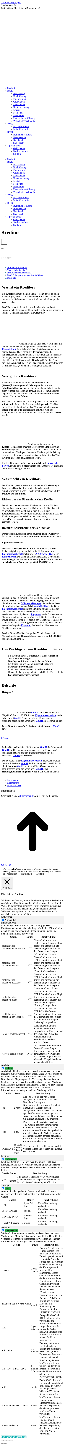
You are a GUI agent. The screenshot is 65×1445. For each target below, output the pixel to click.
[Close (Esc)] (2, 1440)
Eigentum (26, 625)
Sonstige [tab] (5, 1185)
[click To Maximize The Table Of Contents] (4, 242)
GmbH (34, 712)
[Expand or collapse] (2, 248)
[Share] (5, 1440)
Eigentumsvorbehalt (12, 554)
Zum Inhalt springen (11, 2)
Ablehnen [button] (40, 874)
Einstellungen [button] (26, 874)
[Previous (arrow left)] (2, 1443)
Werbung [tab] (5, 1227)
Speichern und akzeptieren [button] (13, 1437)
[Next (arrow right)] (5, 1443)
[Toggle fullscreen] (8, 1440)
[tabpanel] (32, 994)
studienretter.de (26, 796)
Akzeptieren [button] (12, 874)
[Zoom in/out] (11, 1440)
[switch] (3, 1068)
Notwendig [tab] (6, 917)
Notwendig (10, 920)
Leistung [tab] (5, 1156)
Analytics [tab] (5, 1065)
